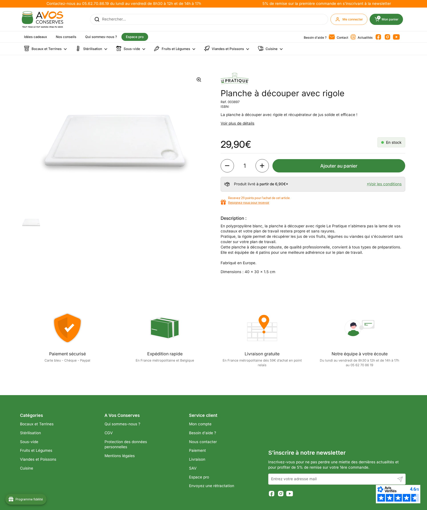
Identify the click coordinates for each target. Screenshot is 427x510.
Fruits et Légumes (36, 450)
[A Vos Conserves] (42, 19)
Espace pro (199, 477)
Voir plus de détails (237, 123)
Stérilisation (30, 433)
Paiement (197, 450)
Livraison (197, 459)
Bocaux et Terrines (37, 424)
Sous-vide (29, 442)
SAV (193, 468)
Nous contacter (203, 442)
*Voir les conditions (384, 184)
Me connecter (352, 19)
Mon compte (200, 424)
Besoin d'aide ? (202, 433)
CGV (109, 433)
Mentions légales (120, 456)
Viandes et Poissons (38, 459)
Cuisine (26, 468)
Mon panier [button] (390, 19)
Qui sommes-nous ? (122, 424)
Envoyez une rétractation (211, 486)
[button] (227, 165)
